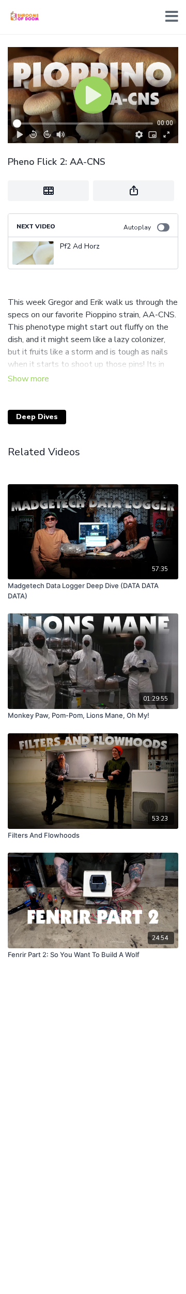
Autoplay (137, 227)
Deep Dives (37, 417)
